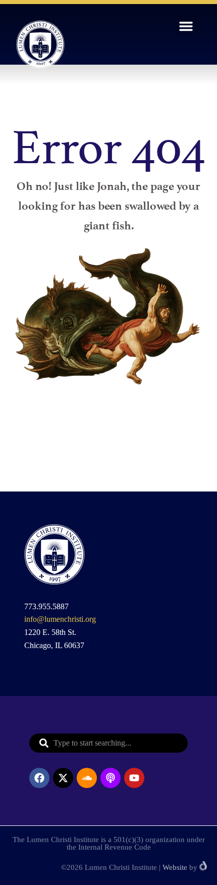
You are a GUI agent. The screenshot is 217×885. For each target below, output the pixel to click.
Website (174, 867)
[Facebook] (39, 778)
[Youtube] (134, 778)
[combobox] (108, 743)
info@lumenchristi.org (60, 619)
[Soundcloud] (87, 778)
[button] (186, 26)
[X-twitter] (63, 778)
